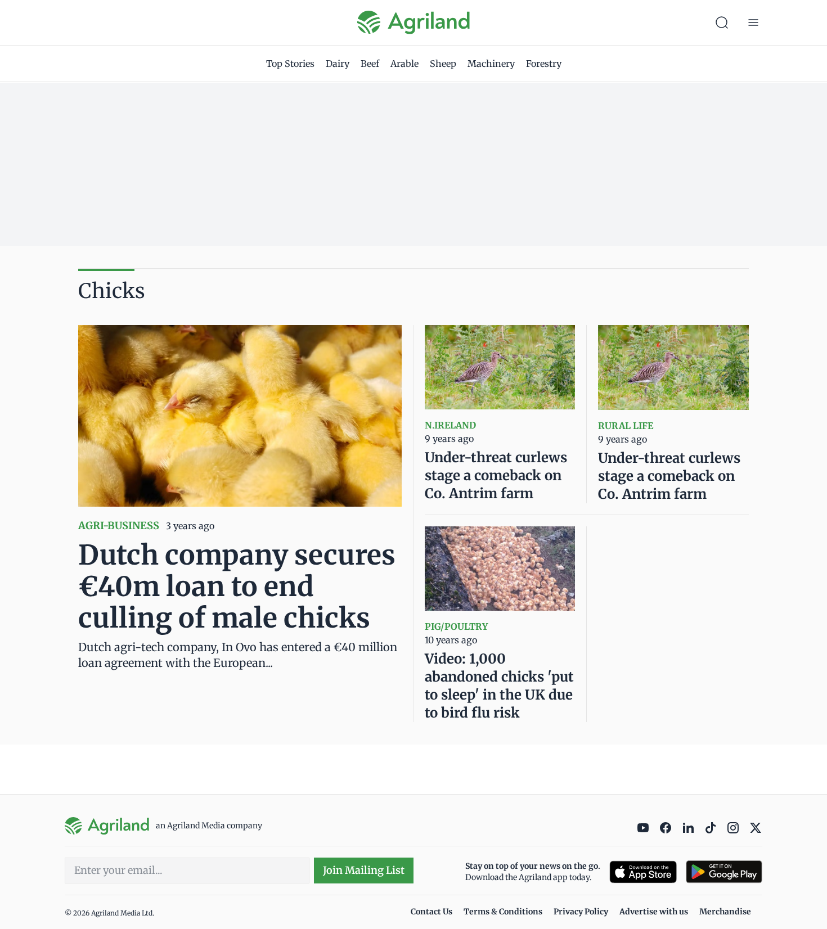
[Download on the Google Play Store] (724, 871)
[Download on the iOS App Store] (643, 871)
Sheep (443, 63)
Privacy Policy (581, 912)
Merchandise (725, 912)
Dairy (337, 63)
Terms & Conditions (503, 912)
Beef (370, 63)
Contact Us (431, 912)
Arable (404, 63)
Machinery (491, 63)
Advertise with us (653, 912)
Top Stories (290, 63)
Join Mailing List (363, 870)
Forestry (543, 63)
